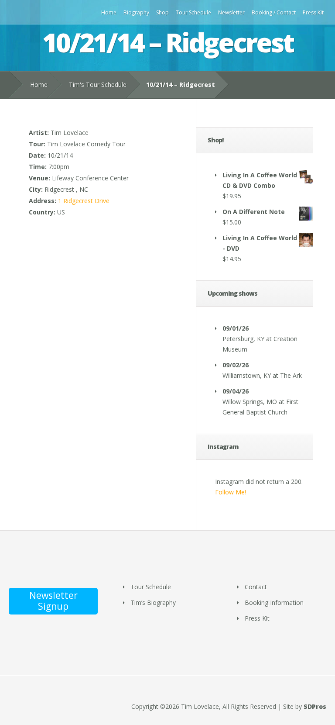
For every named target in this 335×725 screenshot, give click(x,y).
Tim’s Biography (153, 602)
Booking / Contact (274, 12)
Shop (162, 12)
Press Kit (313, 12)
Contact (256, 587)
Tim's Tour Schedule (97, 84)
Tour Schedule (193, 12)
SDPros (315, 706)
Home (108, 12)
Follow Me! (230, 492)
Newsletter (231, 12)
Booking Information (274, 602)
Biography (136, 12)
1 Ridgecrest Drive (83, 201)
